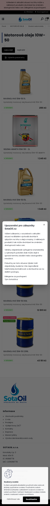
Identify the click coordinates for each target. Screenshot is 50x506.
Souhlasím (31, 499)
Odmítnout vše (13, 499)
